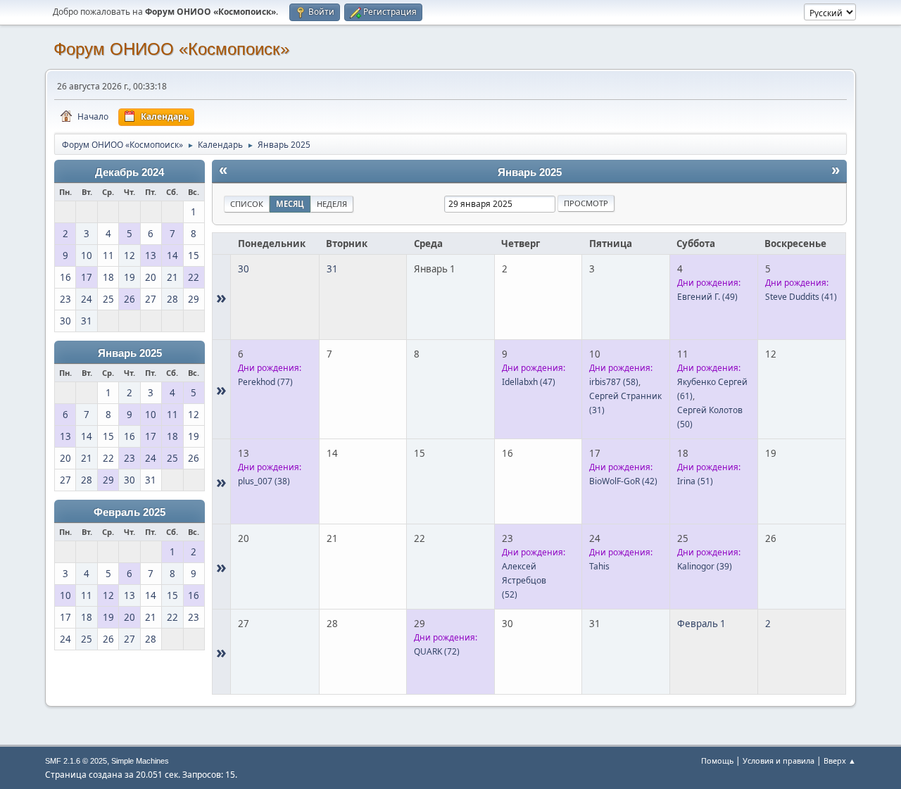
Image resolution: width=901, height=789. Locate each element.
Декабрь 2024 (129, 172)
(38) (264, 481)
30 (243, 269)
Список (246, 203)
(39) (704, 566)
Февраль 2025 (129, 512)
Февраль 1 (701, 623)
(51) (695, 481)
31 (332, 269)
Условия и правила (778, 760)
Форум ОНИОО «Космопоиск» (171, 48)
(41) (801, 297)
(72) (437, 651)
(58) (613, 382)
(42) (623, 481)
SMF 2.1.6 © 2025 (76, 761)
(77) (265, 382)
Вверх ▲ (840, 760)
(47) (528, 382)
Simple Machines (140, 761)
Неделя (332, 203)
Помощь (717, 760)
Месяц (290, 203)
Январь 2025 (130, 353)
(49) (707, 297)
